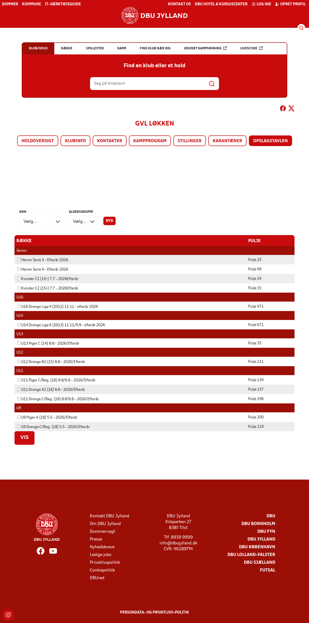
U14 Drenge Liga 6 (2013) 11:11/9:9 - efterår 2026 (63, 325)
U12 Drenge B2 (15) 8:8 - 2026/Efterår (53, 362)
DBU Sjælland (259, 563)
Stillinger (190, 141)
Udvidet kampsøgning (202, 48)
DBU (271, 516)
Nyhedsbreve (102, 547)
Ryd (109, 221)
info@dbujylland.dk (178, 543)
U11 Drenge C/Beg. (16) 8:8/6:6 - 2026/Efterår (60, 399)
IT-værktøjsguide (63, 4)
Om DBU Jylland (105, 524)
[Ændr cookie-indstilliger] (8, 615)
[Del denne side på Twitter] (291, 109)
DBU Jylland (261, 539)
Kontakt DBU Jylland (109, 516)
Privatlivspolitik (105, 563)
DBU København (257, 547)
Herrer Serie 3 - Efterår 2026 (44, 260)
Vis (24, 438)
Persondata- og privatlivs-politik (154, 612)
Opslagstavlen (270, 141)
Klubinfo (75, 141)
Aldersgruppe (81, 212)
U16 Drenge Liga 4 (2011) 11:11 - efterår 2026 (59, 307)
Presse (96, 539)
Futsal (267, 570)
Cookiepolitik (102, 570)
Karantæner (227, 141)
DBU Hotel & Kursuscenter (221, 4)
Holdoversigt (37, 141)
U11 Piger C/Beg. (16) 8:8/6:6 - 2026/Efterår (58, 380)
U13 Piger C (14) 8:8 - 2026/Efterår (50, 343)
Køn (22, 212)
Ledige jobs (100, 555)
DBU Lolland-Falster (251, 555)
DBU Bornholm (258, 524)
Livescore (248, 48)
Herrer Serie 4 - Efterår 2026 (44, 269)
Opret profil (293, 4)
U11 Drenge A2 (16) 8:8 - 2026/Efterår (53, 390)
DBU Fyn (266, 532)
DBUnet (97, 578)
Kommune (31, 4)
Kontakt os (179, 4)
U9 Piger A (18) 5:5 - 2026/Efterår (49, 417)
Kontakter (109, 141)
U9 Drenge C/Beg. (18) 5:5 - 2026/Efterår (55, 427)
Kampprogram (150, 141)
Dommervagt (102, 532)
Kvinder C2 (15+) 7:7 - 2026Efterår (49, 279)
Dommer (10, 4)
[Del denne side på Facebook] (283, 109)
